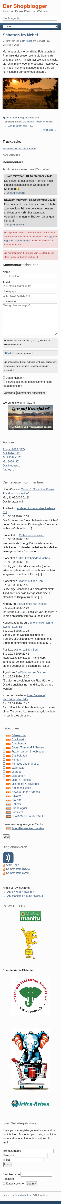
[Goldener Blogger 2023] (30, 943)
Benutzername (12, 1150)
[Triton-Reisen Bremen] (30, 417)
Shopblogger (19, 808)
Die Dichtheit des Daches (34, 558)
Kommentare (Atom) (18, 873)
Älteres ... (8, 469)
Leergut (16, 771)
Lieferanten (18, 775)
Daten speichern (16, 1183)
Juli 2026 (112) (12, 453)
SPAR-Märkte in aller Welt (27, 816)
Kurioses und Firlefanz (25, 763)
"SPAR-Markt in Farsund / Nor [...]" (23, 895)
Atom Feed (12, 865)
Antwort (21, 193)
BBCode (8, 353)
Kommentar (10, 301)
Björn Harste (26, 41)
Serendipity (20, 1195)
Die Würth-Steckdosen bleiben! (38, 121)
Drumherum (19, 743)
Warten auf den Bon (31, 581)
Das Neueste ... (12, 465)
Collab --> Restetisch (31, 535)
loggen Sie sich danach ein (17, 240)
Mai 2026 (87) (11, 461)
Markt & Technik (21, 779)
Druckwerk (18, 739)
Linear (31, 169)
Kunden (16, 759)
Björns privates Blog (13, 117)
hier (51, 236)
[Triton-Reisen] (30, 1103)
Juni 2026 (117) (12, 457)
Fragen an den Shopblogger (28, 751)
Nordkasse (48, 130)
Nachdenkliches (21, 787)
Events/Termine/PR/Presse (28, 747)
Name (6, 272)
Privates (16, 796)
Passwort (9, 1155)
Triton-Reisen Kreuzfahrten (28, 828)
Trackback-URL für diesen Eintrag (19, 148)
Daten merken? (15, 377)
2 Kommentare (31, 117)
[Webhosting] (30, 916)
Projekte (17, 800)
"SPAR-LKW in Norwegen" (19, 891)
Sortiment (17, 812)
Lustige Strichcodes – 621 (20, 125)
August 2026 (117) (14, 449)
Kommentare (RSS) (18, 869)
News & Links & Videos (26, 791)
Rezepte (17, 804)
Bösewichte (19, 735)
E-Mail (7, 281)
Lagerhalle (18, 767)
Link (13, 193)
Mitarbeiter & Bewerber (25, 783)
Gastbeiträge (19, 755)
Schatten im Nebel (20, 35)
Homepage (9, 291)
